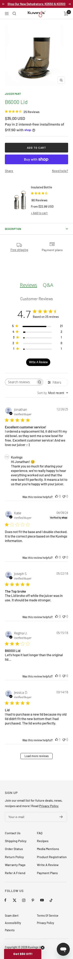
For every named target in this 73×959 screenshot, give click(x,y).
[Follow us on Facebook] (5, 900)
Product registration (52, 857)
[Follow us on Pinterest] (32, 900)
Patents (10, 930)
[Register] (61, 816)
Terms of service (47, 915)
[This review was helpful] (56, 496)
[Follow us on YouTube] (41, 900)
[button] (22, 954)
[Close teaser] (43, 948)
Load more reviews (37, 756)
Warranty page (15, 865)
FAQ (39, 833)
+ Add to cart (39, 213)
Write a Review (48, 865)
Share (9, 171)
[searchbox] (20, 382)
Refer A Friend (15, 873)
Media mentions (48, 849)
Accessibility (13, 923)
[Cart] (66, 14)
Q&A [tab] (48, 285)
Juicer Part (13, 93)
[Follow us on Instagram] (23, 900)
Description (13, 228)
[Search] (14, 13)
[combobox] (52, 393)
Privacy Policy (49, 806)
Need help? (60, 171)
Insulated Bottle (41, 187)
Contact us (12, 833)
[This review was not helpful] (63, 496)
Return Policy (14, 857)
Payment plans (47, 873)
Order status (14, 849)
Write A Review (38, 362)
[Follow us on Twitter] (14, 900)
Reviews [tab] (28, 285)
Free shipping (19, 250)
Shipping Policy (16, 841)
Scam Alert (11, 915)
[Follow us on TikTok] (51, 900)
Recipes (42, 841)
